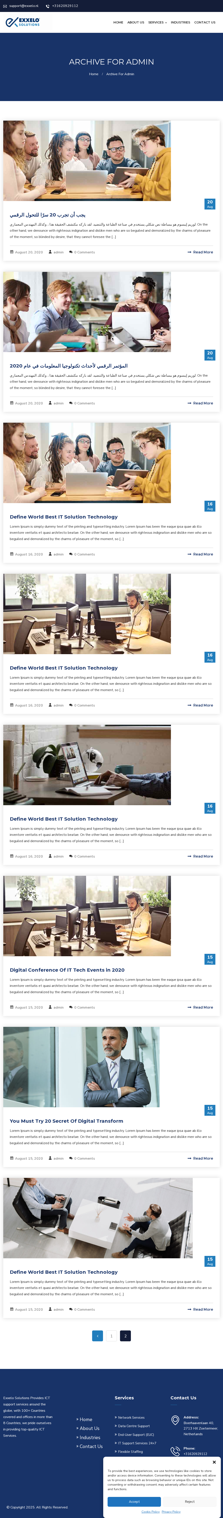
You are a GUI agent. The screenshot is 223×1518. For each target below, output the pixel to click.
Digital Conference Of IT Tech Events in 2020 (67, 970)
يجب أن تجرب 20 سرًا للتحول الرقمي (47, 215)
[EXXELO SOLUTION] (28, 21)
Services (156, 22)
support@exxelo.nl (24, 5)
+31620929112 (65, 5)
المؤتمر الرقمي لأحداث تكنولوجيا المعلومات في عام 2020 (69, 366)
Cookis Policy (151, 1512)
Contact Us (204, 22)
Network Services (131, 1417)
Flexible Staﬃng (130, 1452)
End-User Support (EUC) (136, 1435)
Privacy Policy (171, 1512)
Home (118, 22)
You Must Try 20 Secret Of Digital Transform (66, 1121)
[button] (214, 1462)
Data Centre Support (134, 1426)
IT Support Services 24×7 (137, 1443)
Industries (180, 22)
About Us (135, 22)
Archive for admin (120, 74)
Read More (203, 252)
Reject (190, 1502)
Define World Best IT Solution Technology (64, 517)
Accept (134, 1502)
